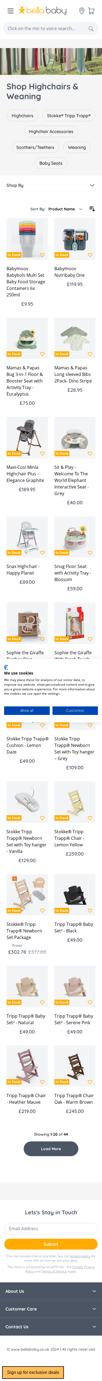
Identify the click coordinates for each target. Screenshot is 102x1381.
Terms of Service (54, 1271)
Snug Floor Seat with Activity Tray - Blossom (72, 572)
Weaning (77, 147)
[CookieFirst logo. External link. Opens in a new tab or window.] (6, 667)
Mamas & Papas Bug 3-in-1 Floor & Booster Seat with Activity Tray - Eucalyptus (25, 381)
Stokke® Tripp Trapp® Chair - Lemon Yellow (69, 838)
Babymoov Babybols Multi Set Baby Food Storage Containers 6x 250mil (26, 282)
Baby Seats (51, 163)
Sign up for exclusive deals (33, 1372)
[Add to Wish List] (42, 255)
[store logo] (49, 11)
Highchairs (22, 115)
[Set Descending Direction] (92, 209)
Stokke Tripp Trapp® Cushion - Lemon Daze (28, 745)
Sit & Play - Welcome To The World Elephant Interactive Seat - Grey (71, 480)
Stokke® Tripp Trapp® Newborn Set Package (24, 930)
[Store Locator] (82, 10)
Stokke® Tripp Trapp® (69, 115)
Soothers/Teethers (35, 147)
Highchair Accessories (51, 131)
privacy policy (80, 1256)
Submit (51, 1244)
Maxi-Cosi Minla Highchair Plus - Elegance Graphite (25, 473)
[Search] (91, 28)
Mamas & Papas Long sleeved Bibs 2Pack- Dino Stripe (73, 374)
